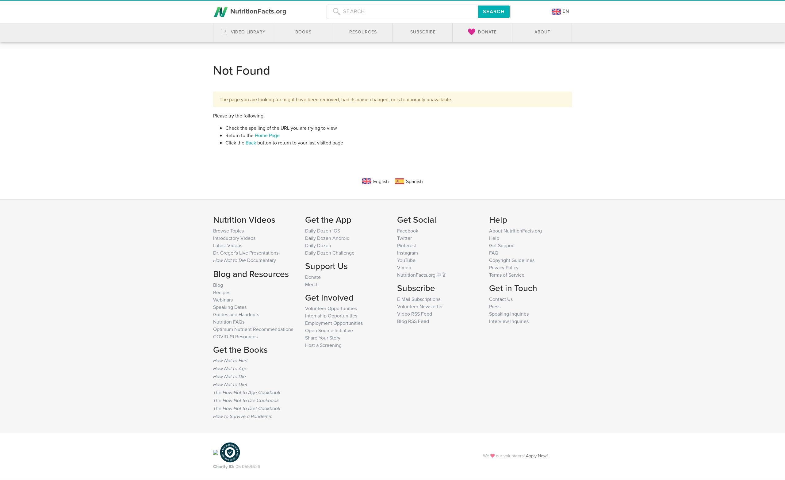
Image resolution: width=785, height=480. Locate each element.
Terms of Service (506, 274)
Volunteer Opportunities (331, 308)
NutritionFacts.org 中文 (421, 274)
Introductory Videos (234, 238)
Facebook (407, 230)
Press (494, 306)
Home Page (267, 135)
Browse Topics (228, 230)
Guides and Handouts (236, 314)
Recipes (221, 292)
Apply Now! (537, 455)
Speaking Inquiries (509, 313)
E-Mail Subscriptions (418, 299)
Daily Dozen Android (327, 238)
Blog (218, 285)
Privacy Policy (504, 267)
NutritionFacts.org (257, 11)
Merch (312, 284)
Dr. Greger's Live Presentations (245, 252)
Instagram (407, 252)
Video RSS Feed (414, 313)
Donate (313, 277)
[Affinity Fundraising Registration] (230, 452)
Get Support (502, 245)
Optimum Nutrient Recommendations (253, 329)
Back (251, 142)
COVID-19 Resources (235, 336)
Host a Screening (323, 345)
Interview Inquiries (509, 321)
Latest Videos (227, 245)
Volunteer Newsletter (420, 306)
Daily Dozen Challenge (329, 252)
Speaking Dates (230, 307)
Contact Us (501, 299)
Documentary (244, 260)
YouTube (406, 260)
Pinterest (406, 245)
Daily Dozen (318, 245)
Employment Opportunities (334, 323)
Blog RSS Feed (413, 321)
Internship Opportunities (331, 315)
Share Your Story (322, 337)
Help (494, 238)
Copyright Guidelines (511, 260)
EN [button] (565, 11)
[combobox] (402, 11)
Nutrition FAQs (228, 321)
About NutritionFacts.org (515, 230)
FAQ (493, 252)
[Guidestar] (215, 452)
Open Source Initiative (329, 330)
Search (494, 11)
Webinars (223, 299)
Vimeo (404, 267)
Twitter (404, 238)
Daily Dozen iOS (322, 230)
